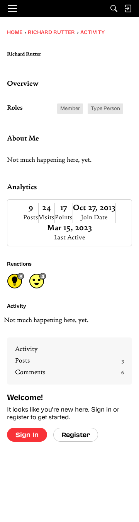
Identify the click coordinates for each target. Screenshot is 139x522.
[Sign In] (128, 8)
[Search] (114, 8)
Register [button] (75, 434)
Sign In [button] (27, 434)
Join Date (94, 218)
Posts (30, 218)
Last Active (69, 238)
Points (64, 218)
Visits (46, 218)
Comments (69, 372)
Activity (26, 349)
